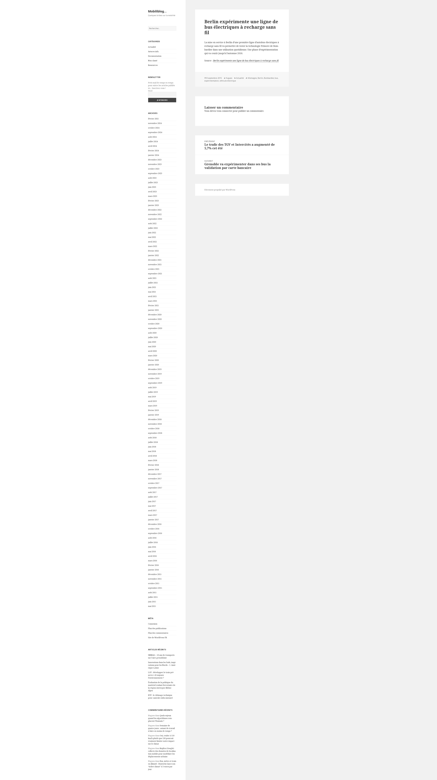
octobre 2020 (153, 323)
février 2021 (153, 305)
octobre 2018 (153, 428)
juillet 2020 (153, 337)
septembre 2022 (155, 219)
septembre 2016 (155, 533)
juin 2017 (152, 501)
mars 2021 (152, 301)
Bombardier (269, 78)
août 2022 (152, 223)
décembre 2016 (154, 524)
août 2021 (152, 278)
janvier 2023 (153, 205)
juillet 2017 (153, 497)
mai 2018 (152, 451)
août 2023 (152, 178)
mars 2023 (152, 196)
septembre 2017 (155, 487)
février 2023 (153, 200)
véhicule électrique (228, 81)
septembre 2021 (155, 273)
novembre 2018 (155, 424)
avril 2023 (152, 191)
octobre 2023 (153, 169)
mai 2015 (152, 606)
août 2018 (152, 437)
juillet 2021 (153, 282)
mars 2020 (152, 355)
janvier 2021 (153, 310)
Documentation (154, 56)
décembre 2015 (154, 574)
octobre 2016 (153, 528)
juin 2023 (152, 187)
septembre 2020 (155, 328)
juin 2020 (152, 342)
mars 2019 (152, 405)
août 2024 (152, 137)
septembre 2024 (155, 132)
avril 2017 (152, 510)
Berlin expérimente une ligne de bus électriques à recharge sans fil (246, 60)
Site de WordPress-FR (157, 637)
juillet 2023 (153, 182)
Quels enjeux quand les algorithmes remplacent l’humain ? (160, 718)
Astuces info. (153, 51)
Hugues (229, 78)
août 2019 (152, 387)
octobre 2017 (153, 483)
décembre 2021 (154, 260)
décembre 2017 (154, 474)
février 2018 (153, 465)
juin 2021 (152, 287)
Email (150, 91)
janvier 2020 (153, 364)
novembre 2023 (155, 164)
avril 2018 (152, 456)
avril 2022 (152, 241)
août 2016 (152, 538)
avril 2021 (152, 296)
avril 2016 (152, 556)
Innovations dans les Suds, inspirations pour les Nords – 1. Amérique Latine (162, 665)
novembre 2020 (155, 319)
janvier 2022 (153, 255)
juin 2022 (152, 232)
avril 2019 (152, 401)
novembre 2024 (155, 123)
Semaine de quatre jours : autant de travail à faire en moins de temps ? (161, 728)
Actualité (152, 47)
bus (276, 78)
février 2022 (153, 251)
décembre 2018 (154, 419)
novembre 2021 (155, 264)
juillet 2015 (153, 597)
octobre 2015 (153, 583)
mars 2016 (152, 560)
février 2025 (153, 118)
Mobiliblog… (157, 11)
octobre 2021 (153, 269)
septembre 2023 (155, 173)
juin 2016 (152, 547)
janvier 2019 (153, 415)
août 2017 (152, 492)
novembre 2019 (155, 374)
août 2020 (152, 333)
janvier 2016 (153, 569)
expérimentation (211, 81)
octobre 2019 (153, 378)
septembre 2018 (155, 433)
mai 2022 (152, 237)
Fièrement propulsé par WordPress (219, 190)
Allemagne (252, 78)
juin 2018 (152, 446)
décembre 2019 (154, 369)
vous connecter (224, 110)
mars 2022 (152, 246)
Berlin (260, 78)
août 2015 (152, 592)
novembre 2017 (155, 478)
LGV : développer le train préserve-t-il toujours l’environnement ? (161, 675)
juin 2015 (152, 601)
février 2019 (153, 410)
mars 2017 (152, 515)
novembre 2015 (155, 579)
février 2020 (153, 360)
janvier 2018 (153, 469)
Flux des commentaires (158, 633)
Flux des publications (157, 628)
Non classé (152, 60)
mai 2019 (152, 396)
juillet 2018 (153, 442)
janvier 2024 (153, 155)
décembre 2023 (154, 159)
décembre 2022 (154, 210)
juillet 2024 (153, 141)
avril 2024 (152, 146)
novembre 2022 (155, 214)
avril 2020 (152, 351)
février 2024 (153, 150)
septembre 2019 (155, 383)
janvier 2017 (153, 519)
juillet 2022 (153, 228)
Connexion (152, 624)
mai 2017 (152, 506)
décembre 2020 (154, 314)
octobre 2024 (153, 128)
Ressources (153, 65)
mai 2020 (152, 346)
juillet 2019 (153, 392)
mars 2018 (152, 460)
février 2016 (153, 565)
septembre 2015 (155, 588)
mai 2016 (152, 551)
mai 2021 (152, 292)
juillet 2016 (153, 542)
